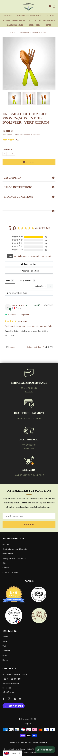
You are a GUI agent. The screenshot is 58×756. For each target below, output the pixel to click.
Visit (4, 646)
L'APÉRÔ (50, 16)
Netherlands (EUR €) (27, 719)
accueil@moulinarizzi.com (15, 674)
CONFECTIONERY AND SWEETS (16, 20)
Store (5, 641)
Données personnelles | (35, 742)
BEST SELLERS (34, 25)
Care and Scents (10, 572)
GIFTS (48, 25)
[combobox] (12, 753)
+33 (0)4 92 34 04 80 (29, 388)
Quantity (7, 149)
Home (12, 32)
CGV (47, 742)
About (5, 636)
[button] (47, 347)
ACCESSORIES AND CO (45, 20)
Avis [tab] (8, 280)
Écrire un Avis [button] (30, 264)
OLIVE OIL (8, 16)
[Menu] (4, 6)
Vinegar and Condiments (14, 558)
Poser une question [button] (30, 271)
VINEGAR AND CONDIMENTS (29, 16)
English (28, 724)
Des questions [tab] (25, 280)
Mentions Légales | (17, 742)
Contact (6, 650)
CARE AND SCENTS (15, 25)
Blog (5, 655)
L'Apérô (6, 567)
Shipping (18, 134)
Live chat (29, 391)
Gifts (4, 563)
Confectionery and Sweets (15, 549)
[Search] (54, 6)
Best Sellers (8, 553)
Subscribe (29, 524)
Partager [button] (11, 347)
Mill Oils (6, 544)
